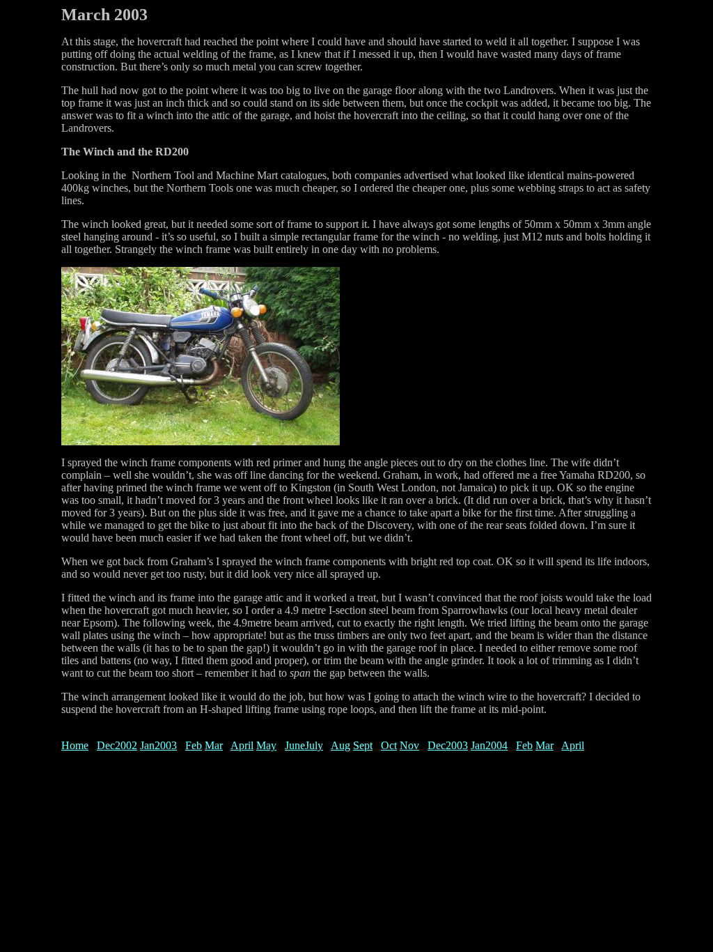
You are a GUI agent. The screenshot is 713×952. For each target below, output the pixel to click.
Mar (214, 745)
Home (74, 745)
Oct (389, 745)
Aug (340, 745)
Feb (193, 745)
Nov (409, 745)
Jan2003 (158, 745)
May (266, 745)
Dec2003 (448, 745)
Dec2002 (117, 745)
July (314, 745)
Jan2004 (489, 745)
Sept (363, 745)
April (241, 745)
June (295, 745)
